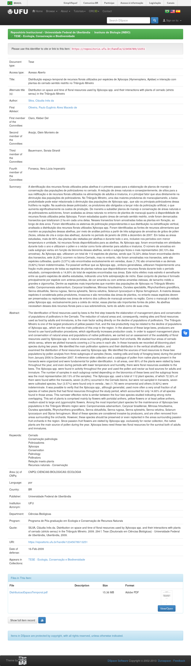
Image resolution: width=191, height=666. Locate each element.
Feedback (179, 660)
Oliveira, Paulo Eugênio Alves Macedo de (52, 107)
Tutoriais (79, 11)
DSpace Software (118, 660)
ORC (93, 11)
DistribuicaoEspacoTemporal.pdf (29, 592)
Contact (107, 11)
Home (39, 11)
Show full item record (22, 620)
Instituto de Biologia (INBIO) (112, 32)
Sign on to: (172, 20)
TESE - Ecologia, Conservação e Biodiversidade (44, 36)
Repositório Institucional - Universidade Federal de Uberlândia (50, 32)
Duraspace (164, 660)
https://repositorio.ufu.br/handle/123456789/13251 (58, 542)
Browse (51, 11)
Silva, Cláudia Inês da (41, 100)
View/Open (166, 608)
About (64, 11)
